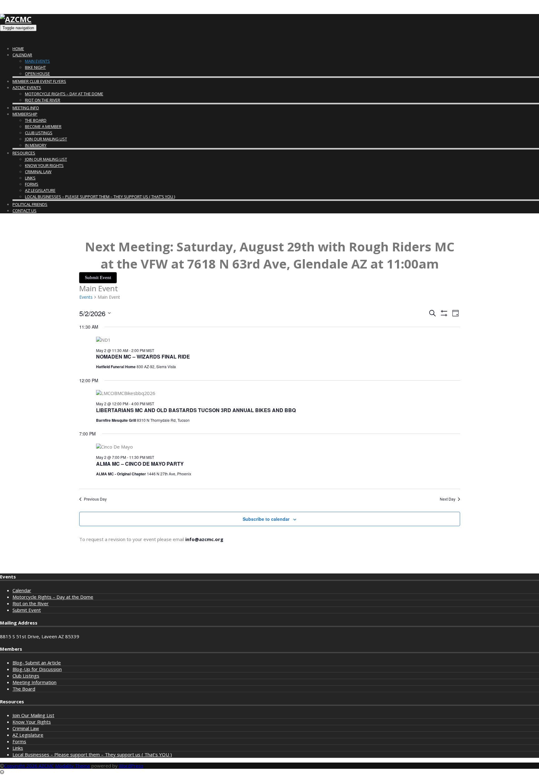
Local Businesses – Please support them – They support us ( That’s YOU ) (100, 196)
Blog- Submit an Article (36, 662)
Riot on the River (42, 100)
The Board (35, 120)
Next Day (447, 499)
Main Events (37, 61)
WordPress (131, 766)
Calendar (22, 55)
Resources (23, 153)
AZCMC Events (26, 87)
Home (18, 48)
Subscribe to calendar (266, 519)
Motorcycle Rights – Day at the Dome (64, 94)
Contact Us (24, 210)
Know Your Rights (44, 165)
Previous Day (95, 499)
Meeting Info (25, 108)
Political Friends (29, 204)
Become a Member (43, 126)
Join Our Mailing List (46, 139)
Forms (31, 184)
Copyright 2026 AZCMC (29, 766)
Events (86, 297)
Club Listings (38, 133)
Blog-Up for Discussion (37, 669)
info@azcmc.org (204, 539)
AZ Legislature (40, 190)
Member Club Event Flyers (39, 81)
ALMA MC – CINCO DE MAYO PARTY (140, 463)
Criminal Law (38, 171)
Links (30, 178)
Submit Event (26, 610)
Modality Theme (72, 766)
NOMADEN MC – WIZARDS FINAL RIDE (143, 356)
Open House (37, 73)
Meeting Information (34, 682)
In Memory (35, 145)
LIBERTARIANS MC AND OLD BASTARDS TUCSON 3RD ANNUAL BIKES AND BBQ (196, 410)
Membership (24, 114)
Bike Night (35, 67)
